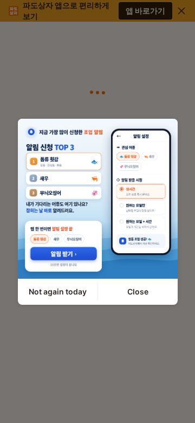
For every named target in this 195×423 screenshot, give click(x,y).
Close (137, 291)
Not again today (58, 291)
